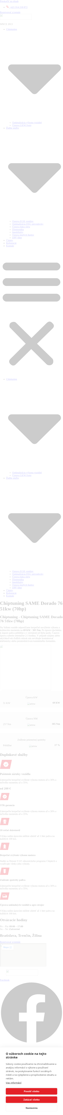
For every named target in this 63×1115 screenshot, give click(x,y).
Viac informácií (13, 1082)
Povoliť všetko (31, 1091)
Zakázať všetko (31, 1099)
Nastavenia (31, 1108)
